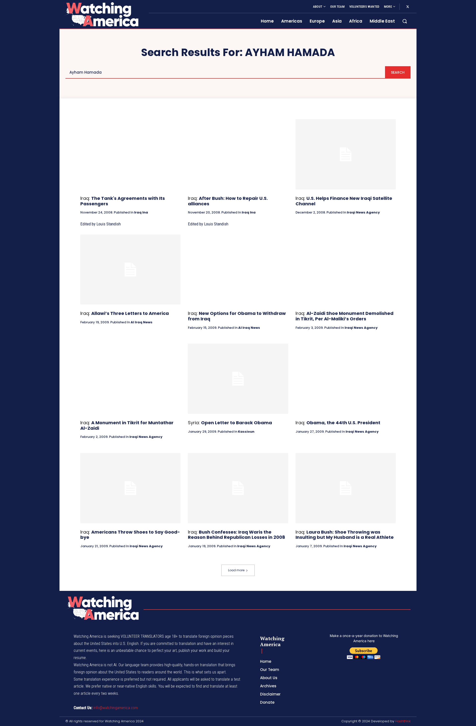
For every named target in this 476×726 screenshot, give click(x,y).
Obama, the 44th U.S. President (343, 423)
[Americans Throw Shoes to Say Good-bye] (130, 488)
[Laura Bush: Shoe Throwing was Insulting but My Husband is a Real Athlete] (346, 488)
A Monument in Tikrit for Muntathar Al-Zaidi (127, 425)
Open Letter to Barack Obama (236, 423)
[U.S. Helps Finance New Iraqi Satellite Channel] (346, 154)
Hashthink (403, 721)
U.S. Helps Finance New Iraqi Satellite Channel (344, 201)
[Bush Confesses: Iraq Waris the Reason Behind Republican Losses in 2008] (238, 488)
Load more (236, 570)
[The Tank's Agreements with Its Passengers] (130, 154)
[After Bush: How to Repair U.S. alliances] (238, 154)
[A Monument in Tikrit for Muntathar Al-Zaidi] (130, 379)
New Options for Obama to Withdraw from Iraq (237, 316)
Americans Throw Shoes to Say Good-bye (130, 535)
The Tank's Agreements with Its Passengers (122, 201)
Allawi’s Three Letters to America (130, 313)
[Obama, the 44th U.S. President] (346, 379)
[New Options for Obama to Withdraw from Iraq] (238, 270)
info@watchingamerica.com (115, 707)
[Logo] (101, 14)
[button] (405, 21)
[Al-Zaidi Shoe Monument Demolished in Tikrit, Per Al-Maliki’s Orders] (346, 270)
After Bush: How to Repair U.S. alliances (228, 201)
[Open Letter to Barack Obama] (238, 379)
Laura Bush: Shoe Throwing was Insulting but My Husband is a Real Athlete (345, 535)
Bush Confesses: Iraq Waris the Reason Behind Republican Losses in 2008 (236, 535)
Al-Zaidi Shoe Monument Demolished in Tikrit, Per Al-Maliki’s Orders (344, 316)
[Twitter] (408, 7)
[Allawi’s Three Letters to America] (130, 270)
